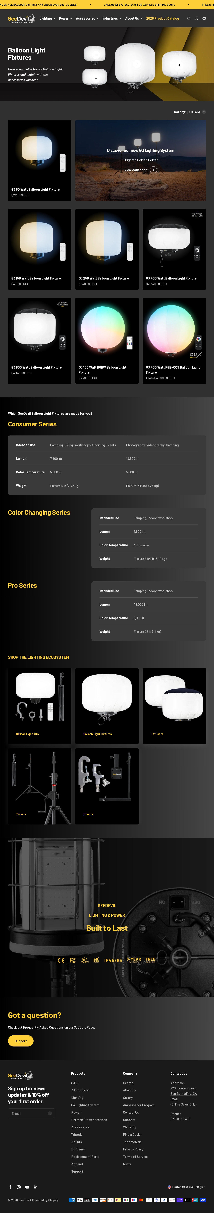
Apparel (77, 1164)
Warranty (129, 1127)
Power (64, 18)
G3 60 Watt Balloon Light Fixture (35, 189)
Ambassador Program (138, 1105)
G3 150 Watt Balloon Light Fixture (36, 278)
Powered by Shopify (45, 1200)
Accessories (85, 18)
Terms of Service (135, 1156)
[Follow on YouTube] (27, 1187)
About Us (132, 18)
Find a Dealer (132, 1134)
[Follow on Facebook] (10, 1187)
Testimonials (132, 1142)
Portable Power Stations (89, 1120)
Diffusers (78, 1149)
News (127, 1164)
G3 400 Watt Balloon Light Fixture (171, 278)
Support (21, 1041)
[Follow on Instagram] (19, 1187)
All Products (80, 1090)
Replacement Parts (85, 1156)
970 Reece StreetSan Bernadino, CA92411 (184, 1093)
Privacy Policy (133, 1149)
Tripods (76, 1134)
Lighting (46, 18)
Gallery (128, 1097)
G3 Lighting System (85, 1105)
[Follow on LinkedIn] (36, 1187)
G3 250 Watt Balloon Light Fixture (104, 278)
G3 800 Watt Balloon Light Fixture (36, 367)
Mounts (76, 1142)
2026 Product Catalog (162, 18)
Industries (110, 18)
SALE (75, 1083)
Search (128, 1083)
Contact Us (131, 1112)
